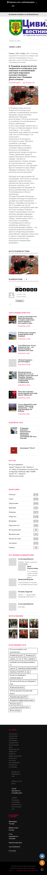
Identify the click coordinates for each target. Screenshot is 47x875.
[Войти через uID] (17, 289)
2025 (17, 53)
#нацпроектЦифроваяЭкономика (22, 700)
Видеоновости (14, 525)
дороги (12, 668)
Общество (12, 517)
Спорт (11, 499)
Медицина (12, 521)
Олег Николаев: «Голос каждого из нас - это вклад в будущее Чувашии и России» (27, 348)
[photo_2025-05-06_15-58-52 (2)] (34, 623)
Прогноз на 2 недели (16, 476)
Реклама (12, 547)
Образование (13, 503)
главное (13, 659)
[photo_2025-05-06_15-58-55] (34, 633)
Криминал (12, 508)
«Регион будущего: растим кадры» (25, 360)
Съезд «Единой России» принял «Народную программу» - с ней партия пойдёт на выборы (27, 408)
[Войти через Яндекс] (28, 289)
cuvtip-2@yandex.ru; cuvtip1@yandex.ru (17, 791)
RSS (13, 6)
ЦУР (28, 672)
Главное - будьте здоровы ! (28, 568)
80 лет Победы (15, 711)
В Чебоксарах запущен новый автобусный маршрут (27, 334)
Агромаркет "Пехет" (27, 448)
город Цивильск (14, 847)
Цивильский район (15, 843)
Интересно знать (15, 539)
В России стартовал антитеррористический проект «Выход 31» (27, 393)
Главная (11, 53)
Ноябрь (23, 53)
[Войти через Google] (31, 289)
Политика (12, 512)
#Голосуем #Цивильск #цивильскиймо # (18, 676)
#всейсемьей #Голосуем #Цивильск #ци (23, 682)
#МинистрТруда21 (16, 655)
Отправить (19, 301)
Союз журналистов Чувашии (13, 836)
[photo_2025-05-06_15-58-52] (23, 623)
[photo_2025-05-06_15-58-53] (13, 633)
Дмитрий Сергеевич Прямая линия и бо (22, 663)
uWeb (11, 870)
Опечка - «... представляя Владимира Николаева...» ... (27, 594)
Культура (12, 494)
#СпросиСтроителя (17, 687)
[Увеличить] (23, 264)
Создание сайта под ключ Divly (27, 870)
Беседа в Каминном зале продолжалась (18, 650)
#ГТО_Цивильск (29, 659)
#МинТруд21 (30, 655)
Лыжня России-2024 (17, 672)
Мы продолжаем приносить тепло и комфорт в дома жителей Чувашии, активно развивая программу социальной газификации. (28, 377)
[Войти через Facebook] (24, 289)
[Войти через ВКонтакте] (20, 289)
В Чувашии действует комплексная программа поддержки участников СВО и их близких (28, 433)
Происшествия (14, 534)
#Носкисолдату (15, 704)
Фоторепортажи (15, 530)
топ (19, 659)
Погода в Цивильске (16, 465)
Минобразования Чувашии (27, 668)
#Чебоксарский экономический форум (21, 692)
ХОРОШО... (25, 605)
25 (28, 53)
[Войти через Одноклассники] (35, 289)
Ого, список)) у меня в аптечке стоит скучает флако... (32, 571)
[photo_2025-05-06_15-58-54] (23, 633)
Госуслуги (12, 851)
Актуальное (13, 543)
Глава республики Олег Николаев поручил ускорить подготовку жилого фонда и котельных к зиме (27, 320)
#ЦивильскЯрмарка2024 (18, 697)
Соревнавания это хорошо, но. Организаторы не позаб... (28, 581)
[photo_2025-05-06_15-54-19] (13, 623)
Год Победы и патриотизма (19, 707)
